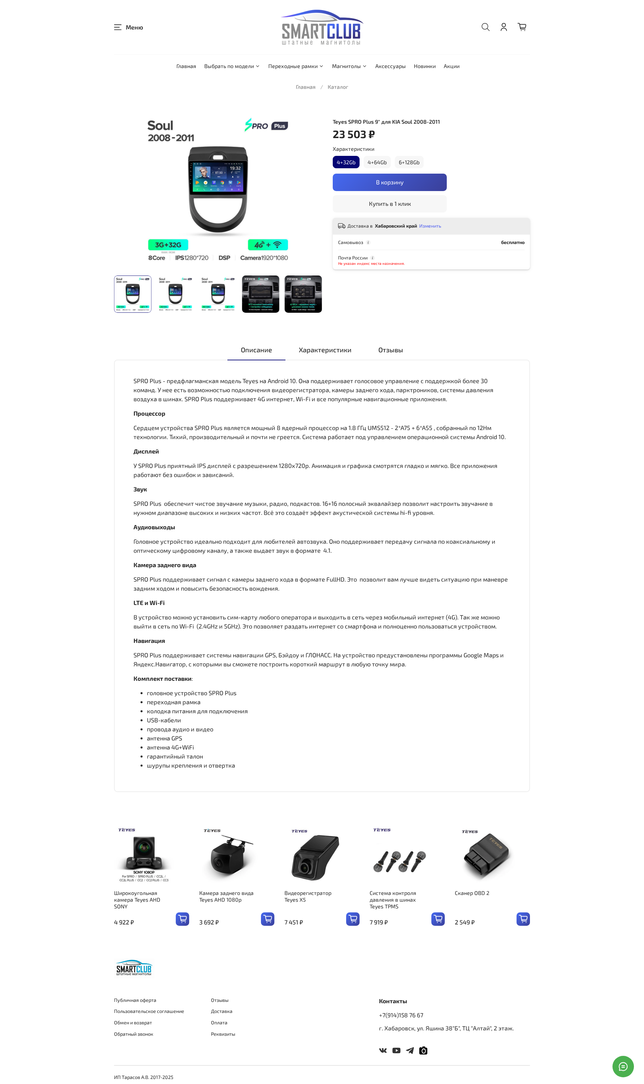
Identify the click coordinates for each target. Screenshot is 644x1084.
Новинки (425, 66)
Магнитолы (346, 66)
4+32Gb (346, 162)
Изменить (430, 226)
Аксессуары (390, 66)
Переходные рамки (293, 66)
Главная (186, 66)
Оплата (219, 1022)
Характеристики (353, 148)
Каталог (338, 86)
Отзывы (219, 1000)
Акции (452, 66)
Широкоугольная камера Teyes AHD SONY (137, 899)
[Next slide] (311, 190)
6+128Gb (409, 162)
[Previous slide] (125, 190)
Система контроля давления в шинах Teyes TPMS (393, 899)
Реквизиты (223, 1034)
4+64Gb (377, 162)
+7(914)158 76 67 (401, 1015)
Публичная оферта (135, 1000)
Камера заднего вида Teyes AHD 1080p (226, 896)
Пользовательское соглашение (149, 1011)
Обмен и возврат (133, 1022)
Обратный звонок (133, 1034)
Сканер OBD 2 (472, 893)
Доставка (221, 1011)
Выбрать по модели (229, 66)
